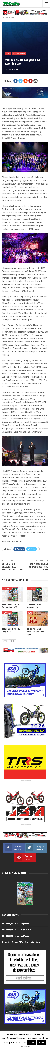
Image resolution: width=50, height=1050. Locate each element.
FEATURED (7, 588)
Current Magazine (14, 873)
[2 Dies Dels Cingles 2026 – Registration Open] (37, 618)
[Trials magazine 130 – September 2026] (12, 594)
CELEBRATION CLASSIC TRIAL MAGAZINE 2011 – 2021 (12, 567)
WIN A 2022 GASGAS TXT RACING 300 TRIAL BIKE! (38, 567)
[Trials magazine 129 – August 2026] (37, 594)
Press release (19, 54)
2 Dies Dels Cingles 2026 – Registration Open (21, 942)
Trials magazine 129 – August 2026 (16, 930)
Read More (25, 1046)
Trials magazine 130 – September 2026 (18, 923)
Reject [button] (41, 1042)
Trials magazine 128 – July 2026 (15, 936)
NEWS (8, 54)
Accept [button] (31, 1042)
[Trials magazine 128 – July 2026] (12, 618)
